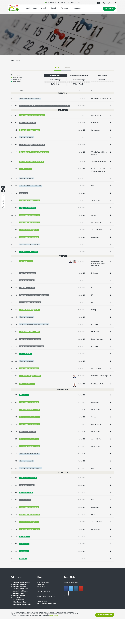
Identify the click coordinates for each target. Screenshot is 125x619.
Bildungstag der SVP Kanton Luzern (31, 346)
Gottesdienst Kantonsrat (28, 478)
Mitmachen (109, 8)
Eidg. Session (102, 75)
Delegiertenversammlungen (79, 75)
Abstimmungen (31, 8)
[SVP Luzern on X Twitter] (71, 588)
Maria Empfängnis (26, 492)
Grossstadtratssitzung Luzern (29, 130)
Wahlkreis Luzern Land (20, 589)
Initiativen (77, 8)
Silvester (23, 558)
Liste (57, 68)
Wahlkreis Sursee (18, 593)
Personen (64, 8)
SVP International (18, 600)
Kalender (66, 68)
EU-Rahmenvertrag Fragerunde (30, 376)
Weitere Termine (78, 84)
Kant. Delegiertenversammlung (30, 98)
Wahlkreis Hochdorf (19, 586)
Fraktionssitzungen (55, 80)
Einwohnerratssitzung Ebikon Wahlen (32, 115)
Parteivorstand (102, 80)
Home (12, 60)
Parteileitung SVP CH (27, 288)
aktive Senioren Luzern (20, 602)
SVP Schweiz (17, 597)
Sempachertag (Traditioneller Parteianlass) (34, 152)
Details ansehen (53, 615)
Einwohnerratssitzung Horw (29, 230)
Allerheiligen (24, 395)
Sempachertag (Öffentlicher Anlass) (31, 161)
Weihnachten (24, 544)
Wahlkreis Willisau (19, 595)
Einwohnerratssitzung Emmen (29, 215)
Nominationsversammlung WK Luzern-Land (34, 324)
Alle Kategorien (55, 75)
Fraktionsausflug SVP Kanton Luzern (32, 145)
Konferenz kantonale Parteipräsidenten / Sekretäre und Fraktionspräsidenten (44, 106)
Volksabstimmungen (79, 80)
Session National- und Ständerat (30, 186)
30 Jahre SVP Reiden (27, 384)
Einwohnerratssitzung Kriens (29, 237)
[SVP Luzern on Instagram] (76, 588)
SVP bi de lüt (55, 84)
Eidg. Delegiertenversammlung (30, 302)
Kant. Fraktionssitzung (27, 123)
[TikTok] (66, 593)
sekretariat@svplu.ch (48, 596)
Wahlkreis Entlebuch (19, 584)
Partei (53, 8)
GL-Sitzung (23, 193)
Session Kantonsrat (26, 137)
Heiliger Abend (24, 536)
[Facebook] (66, 588)
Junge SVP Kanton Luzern (21, 582)
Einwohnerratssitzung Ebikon (29, 222)
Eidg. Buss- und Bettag (27, 208)
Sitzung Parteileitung (26, 280)
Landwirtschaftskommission (22, 604)
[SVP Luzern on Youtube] (81, 588)
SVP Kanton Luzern (71, 2)
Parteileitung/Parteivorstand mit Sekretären (34, 295)
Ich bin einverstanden (105, 615)
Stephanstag (24, 551)
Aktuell (43, 8)
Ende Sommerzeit (25, 354)
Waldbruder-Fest (25, 169)
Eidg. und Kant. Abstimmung (29, 244)
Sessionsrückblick (26, 261)
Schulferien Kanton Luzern (28, 252)
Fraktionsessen (25, 500)
